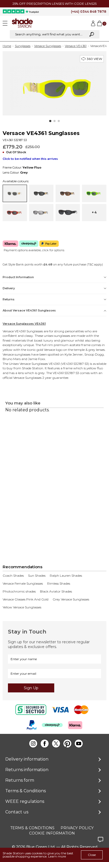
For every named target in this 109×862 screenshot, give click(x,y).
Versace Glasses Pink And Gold (25, 599)
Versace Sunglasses (47, 46)
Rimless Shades (58, 583)
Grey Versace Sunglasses (71, 599)
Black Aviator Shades (56, 591)
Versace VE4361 (76, 46)
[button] (50, 121)
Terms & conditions (32, 828)
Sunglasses (22, 46)
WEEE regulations (24, 801)
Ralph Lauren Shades (66, 575)
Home (7, 46)
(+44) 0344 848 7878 (88, 11)
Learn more (57, 856)
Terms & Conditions (25, 790)
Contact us (16, 811)
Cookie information (52, 833)
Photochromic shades (19, 591)
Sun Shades (37, 575)
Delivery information (26, 759)
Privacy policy (77, 828)
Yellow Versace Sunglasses (22, 607)
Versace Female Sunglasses (23, 583)
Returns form (19, 780)
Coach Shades (13, 575)
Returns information (26, 769)
